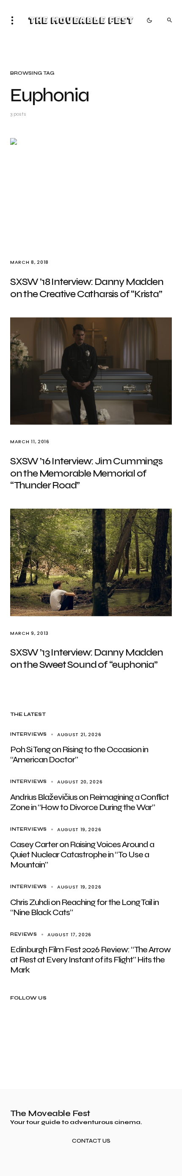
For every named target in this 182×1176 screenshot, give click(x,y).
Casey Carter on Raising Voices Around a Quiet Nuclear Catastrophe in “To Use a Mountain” (82, 854)
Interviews (28, 734)
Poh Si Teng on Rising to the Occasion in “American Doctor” (79, 754)
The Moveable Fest (80, 20)
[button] (15, 20)
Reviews (23, 934)
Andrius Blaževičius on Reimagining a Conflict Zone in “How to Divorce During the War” (89, 802)
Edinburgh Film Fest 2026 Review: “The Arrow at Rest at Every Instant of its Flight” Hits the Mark (90, 959)
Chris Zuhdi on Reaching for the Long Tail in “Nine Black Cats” (84, 907)
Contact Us (91, 1141)
